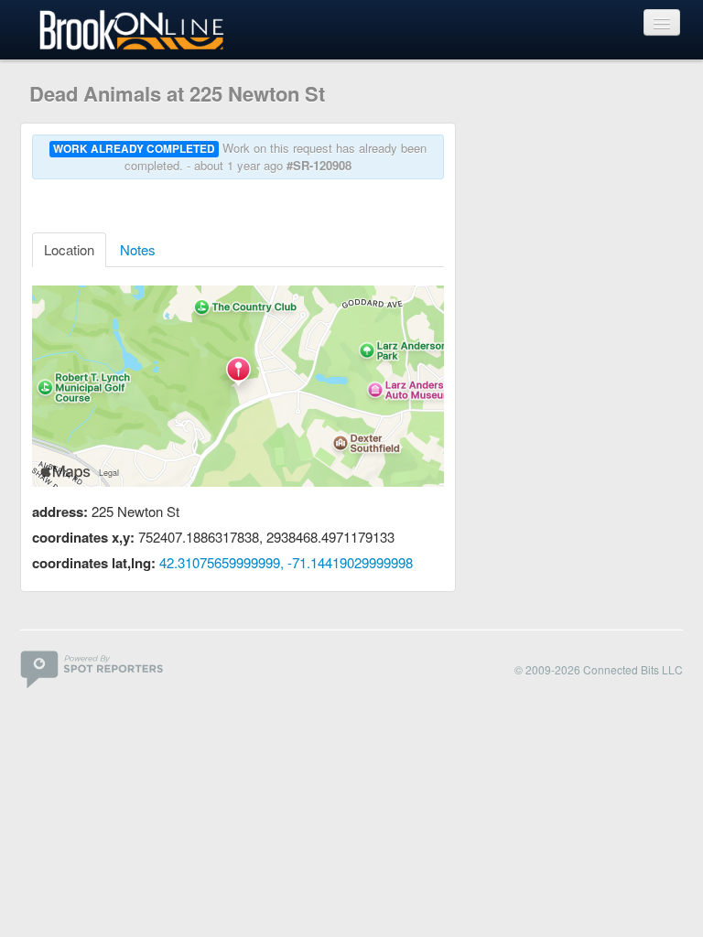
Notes (138, 249)
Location (69, 249)
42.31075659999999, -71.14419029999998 (286, 562)
